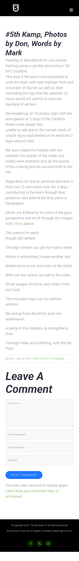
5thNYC (46, 358)
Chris (19, 223)
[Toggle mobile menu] (71, 10)
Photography (57, 358)
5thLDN (37, 358)
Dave (11, 358)
